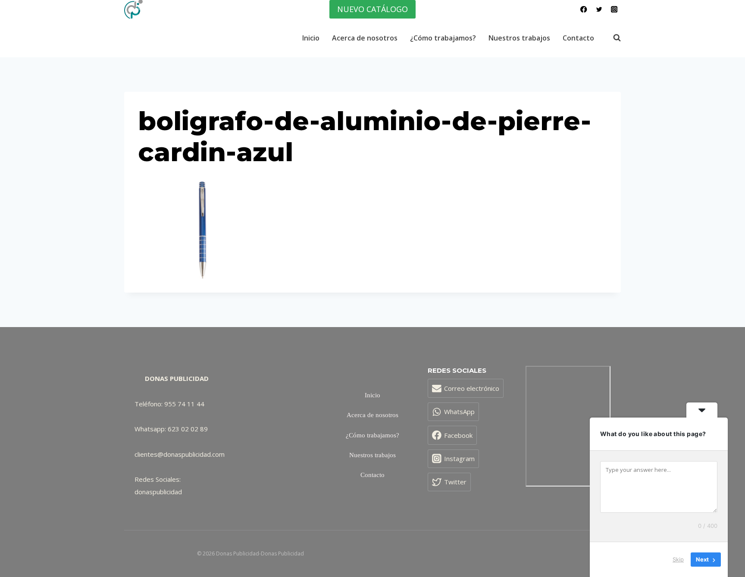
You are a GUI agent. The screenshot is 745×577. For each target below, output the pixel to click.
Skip (678, 559)
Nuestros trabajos (519, 38)
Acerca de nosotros (365, 38)
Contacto (578, 38)
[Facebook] (584, 9)
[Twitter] (599, 9)
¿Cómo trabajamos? (443, 38)
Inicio (310, 38)
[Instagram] (614, 9)
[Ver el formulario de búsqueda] (612, 38)
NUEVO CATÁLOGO (372, 9)
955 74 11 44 (184, 403)
